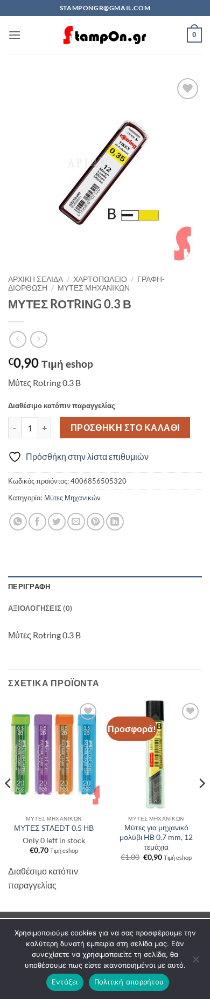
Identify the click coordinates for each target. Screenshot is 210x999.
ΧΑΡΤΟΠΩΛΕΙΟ (100, 279)
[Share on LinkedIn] (115, 521)
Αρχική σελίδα (35, 279)
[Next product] (17, 339)
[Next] (201, 805)
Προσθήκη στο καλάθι (125, 427)
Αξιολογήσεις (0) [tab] (40, 608)
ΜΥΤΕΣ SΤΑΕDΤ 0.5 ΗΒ (54, 828)
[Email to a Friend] (76, 521)
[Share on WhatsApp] (18, 521)
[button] (14, 35)
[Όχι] (195, 962)
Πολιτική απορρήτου (129, 981)
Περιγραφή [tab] (29, 586)
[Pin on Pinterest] (95, 521)
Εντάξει (65, 981)
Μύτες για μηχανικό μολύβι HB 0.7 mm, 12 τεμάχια (156, 837)
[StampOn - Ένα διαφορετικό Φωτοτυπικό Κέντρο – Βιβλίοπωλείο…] (105, 35)
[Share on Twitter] (57, 521)
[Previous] (8, 805)
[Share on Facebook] (37, 521)
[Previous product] (38, 339)
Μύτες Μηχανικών (94, 288)
